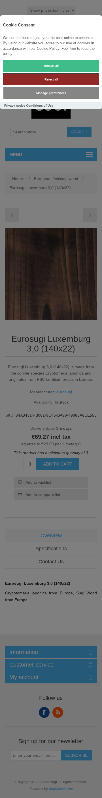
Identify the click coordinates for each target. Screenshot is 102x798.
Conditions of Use (39, 105)
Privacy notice (14, 105)
